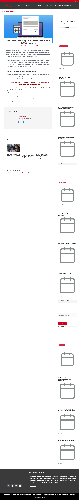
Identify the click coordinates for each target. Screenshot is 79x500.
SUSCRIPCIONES (8, 494)
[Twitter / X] (6, 101)
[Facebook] (9, 101)
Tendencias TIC (63, 182)
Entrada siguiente (47, 132)
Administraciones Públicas (34, 90)
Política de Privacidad (65, 319)
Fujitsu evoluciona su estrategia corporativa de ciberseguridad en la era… (66, 411)
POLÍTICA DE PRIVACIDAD (50, 494)
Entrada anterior (9, 132)
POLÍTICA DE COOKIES (62, 494)
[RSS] (20, 485)
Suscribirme (62, 323)
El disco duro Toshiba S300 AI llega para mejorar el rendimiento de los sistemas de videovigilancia (42, 155)
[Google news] (76, 1)
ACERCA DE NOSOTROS (37, 494)
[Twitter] (74, 1)
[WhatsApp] (15, 101)
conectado (20, 172)
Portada (4, 11)
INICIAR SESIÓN (57, 1)
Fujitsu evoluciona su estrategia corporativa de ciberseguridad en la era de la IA (28, 155)
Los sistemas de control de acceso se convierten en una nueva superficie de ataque (13, 156)
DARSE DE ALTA (43, 1)
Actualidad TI (11, 11)
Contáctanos (32, 486)
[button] (63, 1)
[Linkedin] (12, 101)
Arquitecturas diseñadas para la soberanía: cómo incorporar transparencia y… (65, 379)
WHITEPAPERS (36, 1)
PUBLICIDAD (50, 1)
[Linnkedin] (72, 1)
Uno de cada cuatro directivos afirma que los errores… (66, 349)
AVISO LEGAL (72, 494)
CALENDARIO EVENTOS (22, 1)
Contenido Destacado (64, 46)
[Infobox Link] (67, 22)
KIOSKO (30, 1)
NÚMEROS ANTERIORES (25, 494)
